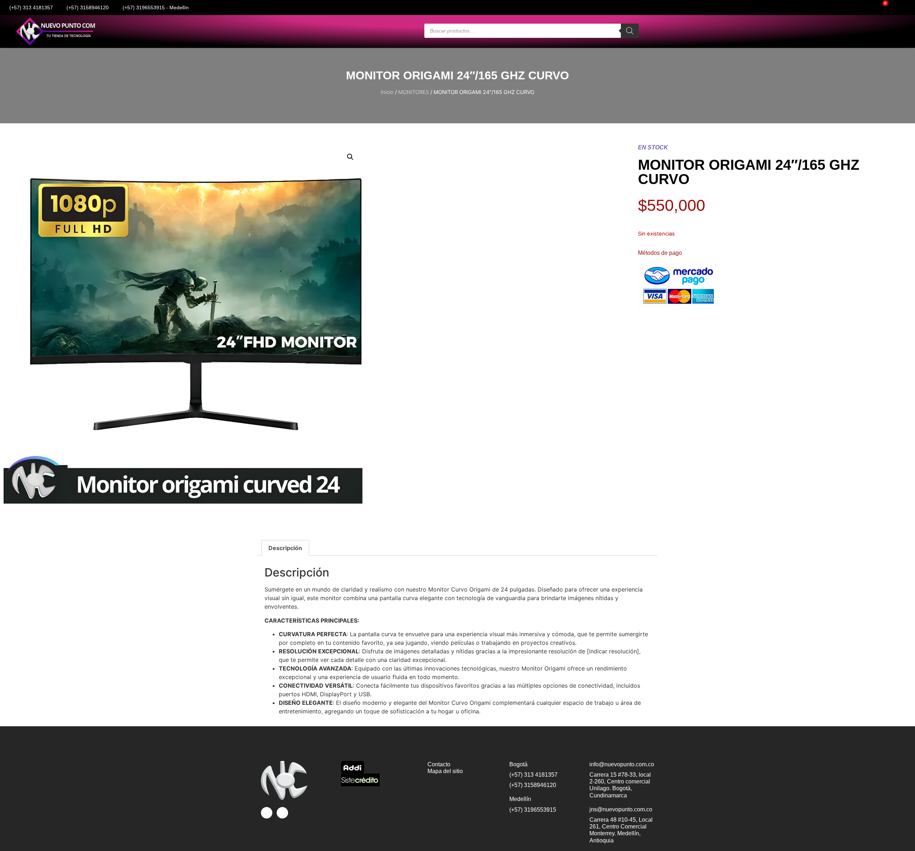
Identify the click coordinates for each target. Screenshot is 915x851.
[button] (845, 32)
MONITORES (413, 92)
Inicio (387, 92)
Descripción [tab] (285, 547)
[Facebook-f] (782, 7)
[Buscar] (630, 31)
